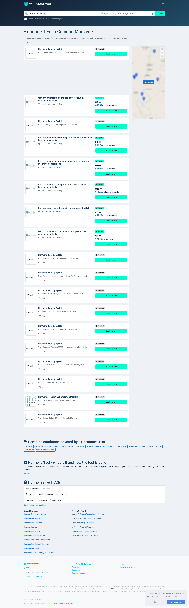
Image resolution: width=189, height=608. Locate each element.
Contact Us (76, 570)
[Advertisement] (76, 77)
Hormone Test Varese (32, 531)
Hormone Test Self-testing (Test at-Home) (40, 553)
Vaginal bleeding (67, 446)
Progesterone (133, 446)
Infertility (90, 446)
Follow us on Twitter (31, 572)
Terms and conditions (128, 567)
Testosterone (29, 450)
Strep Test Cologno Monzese (83, 523)
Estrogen (151, 446)
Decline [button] (156, 602)
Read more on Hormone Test (35, 505)
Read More (28, 474)
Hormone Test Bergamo (33, 523)
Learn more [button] (177, 596)
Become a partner (78, 573)
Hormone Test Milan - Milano (35, 514)
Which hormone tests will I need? (38, 488)
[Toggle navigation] (163, 4)
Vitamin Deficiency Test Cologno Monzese (88, 514)
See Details (110, 54)
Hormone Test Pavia (31, 548)
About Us (75, 567)
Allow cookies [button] (176, 602)
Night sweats (80, 446)
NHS (112, 589)
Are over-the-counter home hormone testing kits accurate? (48, 494)
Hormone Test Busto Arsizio (34, 535)
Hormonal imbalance (52, 446)
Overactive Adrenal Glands (45, 450)
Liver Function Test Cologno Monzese (86, 518)
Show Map (149, 82)
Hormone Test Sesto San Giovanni (37, 540)
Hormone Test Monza (32, 518)
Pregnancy (28, 446)
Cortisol (159, 446)
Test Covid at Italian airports (82, 564)
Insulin (143, 446)
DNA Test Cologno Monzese (83, 527)
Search (161, 14)
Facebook (44, 572)
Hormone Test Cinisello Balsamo (36, 544)
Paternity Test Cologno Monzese (84, 531)
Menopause (38, 446)
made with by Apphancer (64, 603)
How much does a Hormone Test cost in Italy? (43, 500)
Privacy (123, 564)
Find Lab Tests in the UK (33, 577)
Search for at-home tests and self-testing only (45, 19)
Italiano (28, 568)
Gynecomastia (122, 446)
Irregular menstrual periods (104, 446)
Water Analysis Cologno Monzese (85, 535)
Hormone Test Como (31, 527)
